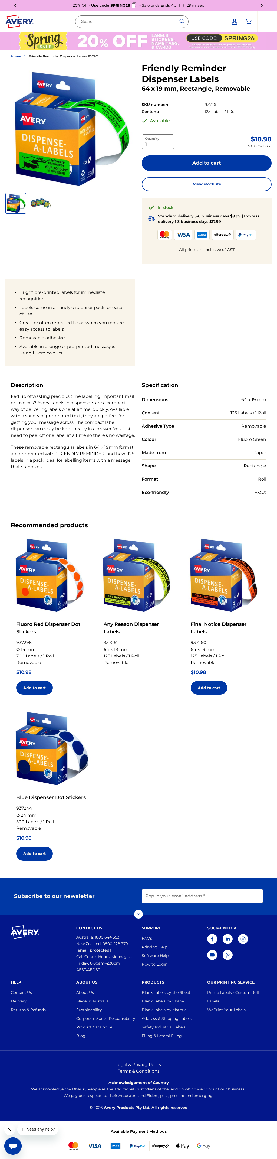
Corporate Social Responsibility (105, 1018)
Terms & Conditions (139, 1071)
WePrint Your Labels (226, 1009)
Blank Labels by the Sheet (166, 992)
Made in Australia (92, 1001)
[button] (15, 203)
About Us (85, 992)
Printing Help (154, 947)
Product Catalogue (94, 1027)
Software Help (155, 955)
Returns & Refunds (28, 1009)
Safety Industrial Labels (164, 1027)
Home (16, 56)
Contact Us (21, 992)
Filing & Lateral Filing (162, 1035)
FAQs (147, 938)
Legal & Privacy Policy (138, 1064)
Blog (80, 1035)
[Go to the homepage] (19, 22)
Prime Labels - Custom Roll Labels (233, 997)
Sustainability (89, 1009)
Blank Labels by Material (165, 1009)
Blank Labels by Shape (163, 1001)
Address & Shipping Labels (167, 1018)
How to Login (154, 964)
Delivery (19, 1001)
